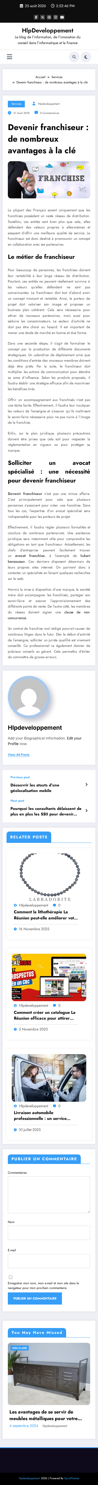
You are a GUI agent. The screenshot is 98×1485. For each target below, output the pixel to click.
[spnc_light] (86, 57)
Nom (11, 1222)
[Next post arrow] (86, 811)
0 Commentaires (49, 113)
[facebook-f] (36, 17)
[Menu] (9, 57)
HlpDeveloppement (47, 30)
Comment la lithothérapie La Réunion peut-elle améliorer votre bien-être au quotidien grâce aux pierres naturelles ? (46, 915)
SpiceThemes (71, 1462)
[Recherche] (74, 57)
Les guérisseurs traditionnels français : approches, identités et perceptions (53, 1399)
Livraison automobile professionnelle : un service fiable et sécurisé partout (40, 1116)
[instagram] (55, 17)
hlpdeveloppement (49, 104)
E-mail (12, 1250)
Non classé (28, 1348)
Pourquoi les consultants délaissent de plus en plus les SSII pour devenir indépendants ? (46, 811)
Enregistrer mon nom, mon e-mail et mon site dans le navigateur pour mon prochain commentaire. (43, 1285)
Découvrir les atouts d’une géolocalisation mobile (34, 788)
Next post (17, 801)
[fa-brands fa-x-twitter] (42, 17)
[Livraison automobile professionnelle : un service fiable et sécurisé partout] (49, 1077)
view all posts (19, 755)
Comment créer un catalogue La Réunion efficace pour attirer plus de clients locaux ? (45, 1015)
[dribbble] (49, 17)
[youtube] (62, 17)
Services (16, 104)
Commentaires (17, 1172)
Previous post (20, 777)
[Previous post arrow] (86, 784)
